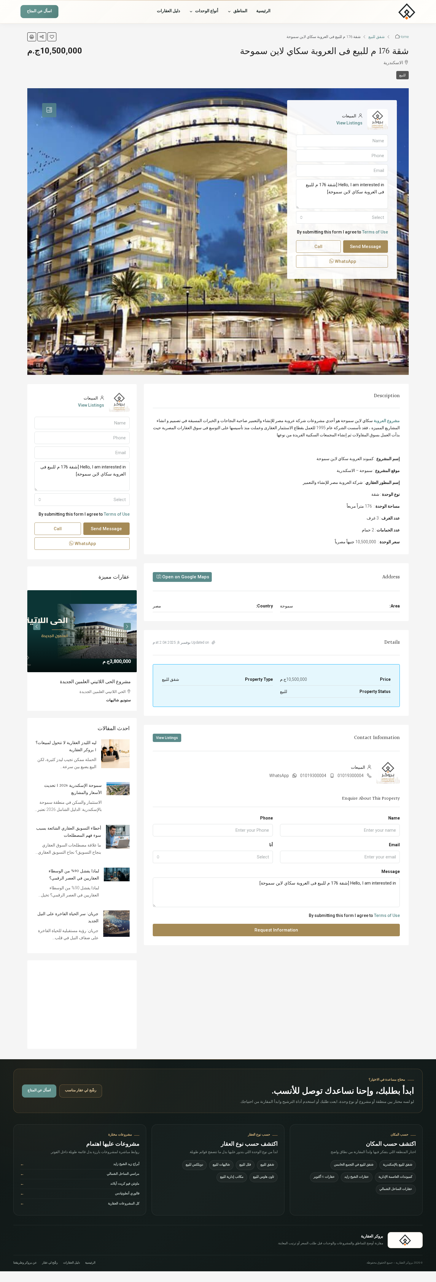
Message (390, 871)
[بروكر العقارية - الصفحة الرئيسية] (405, 1240)
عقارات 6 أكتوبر (324, 1177)
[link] (82, 631)
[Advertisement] (82, 1004)
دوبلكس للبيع (194, 1165)
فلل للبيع (245, 1165)
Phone (266, 818)
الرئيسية (263, 12)
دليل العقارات (168, 12)
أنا (271, 844)
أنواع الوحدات (206, 12)
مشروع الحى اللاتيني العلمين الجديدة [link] (95, 682)
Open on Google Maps (185, 577)
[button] (51, 36)
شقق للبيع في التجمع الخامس (353, 1165)
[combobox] (213, 857)
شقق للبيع (376, 36)
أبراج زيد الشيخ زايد (79, 1165)
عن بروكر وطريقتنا (25, 1263)
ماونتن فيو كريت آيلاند (79, 1184)
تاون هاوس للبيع (263, 1177)
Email (394, 844)
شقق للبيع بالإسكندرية (397, 1165)
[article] (82, 650)
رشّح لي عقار (50, 1263)
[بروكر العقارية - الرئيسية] (389, 11)
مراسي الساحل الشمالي (79, 1175)
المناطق (240, 12)
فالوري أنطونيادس (79, 1194)
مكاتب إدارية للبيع (232, 1177)
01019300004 (351, 775)
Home (404, 36)
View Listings (167, 738)
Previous (127, 626)
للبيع (402, 75)
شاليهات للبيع (221, 1165)
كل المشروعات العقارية (79, 1204)
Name (394, 818)
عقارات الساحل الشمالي (395, 1189)
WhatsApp (279, 775)
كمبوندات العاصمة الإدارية (395, 1177)
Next (36, 626)
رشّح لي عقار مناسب (80, 1090)
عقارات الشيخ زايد (356, 1177)
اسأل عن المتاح (39, 12)
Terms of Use (387, 915)
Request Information (276, 930)
